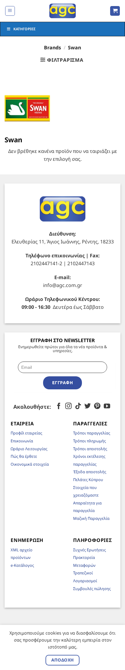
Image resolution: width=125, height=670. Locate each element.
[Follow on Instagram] (68, 406)
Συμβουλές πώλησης (92, 588)
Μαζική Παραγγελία (91, 518)
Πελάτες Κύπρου (88, 479)
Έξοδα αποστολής (89, 471)
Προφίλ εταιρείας (26, 433)
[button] (10, 11)
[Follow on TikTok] (78, 406)
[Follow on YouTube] (107, 406)
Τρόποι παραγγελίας (91, 433)
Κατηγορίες (24, 28)
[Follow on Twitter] (87, 406)
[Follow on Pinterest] (97, 406)
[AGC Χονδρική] (63, 11)
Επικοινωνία (22, 441)
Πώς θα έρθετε (24, 456)
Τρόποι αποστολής (90, 448)
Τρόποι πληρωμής (89, 441)
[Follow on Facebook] (59, 406)
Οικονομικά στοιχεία (30, 464)
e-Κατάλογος (22, 565)
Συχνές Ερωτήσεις (89, 550)
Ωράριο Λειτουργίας (29, 448)
